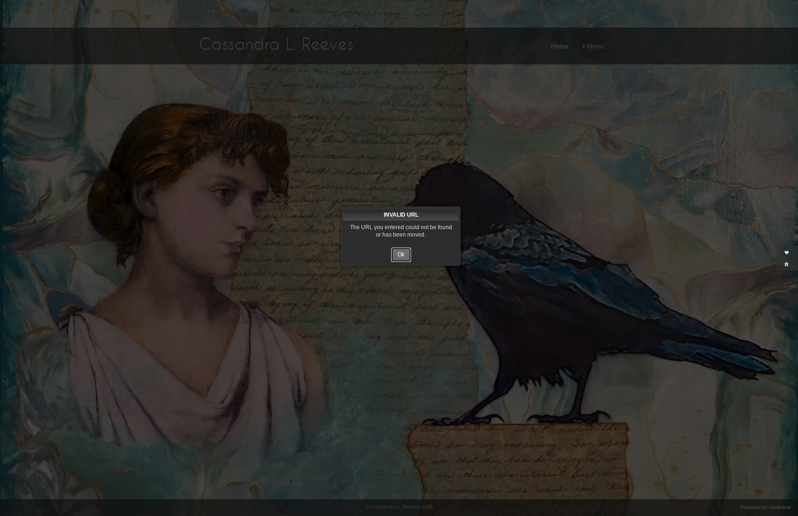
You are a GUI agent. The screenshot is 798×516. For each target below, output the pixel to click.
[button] (401, 254)
